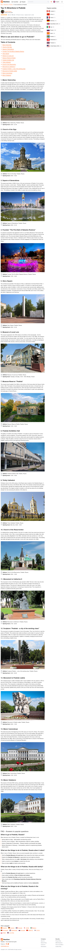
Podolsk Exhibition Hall (8, 60)
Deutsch (12, 928)
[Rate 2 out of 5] (2, 14)
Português (5, 930)
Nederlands (14, 930)
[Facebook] (6, 944)
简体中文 (30, 930)
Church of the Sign (7, 47)
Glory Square (5, 53)
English (57, 1)
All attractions (43, 946)
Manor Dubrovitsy (6, 45)
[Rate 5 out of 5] (6, 14)
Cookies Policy (58, 946)
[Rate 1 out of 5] (1, 14)
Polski (4, 933)
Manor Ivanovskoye (7, 73)
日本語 (27, 928)
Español (5, 928)
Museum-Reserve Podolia (9, 58)
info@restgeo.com (5, 946)
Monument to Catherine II (8, 66)
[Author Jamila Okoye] (3, 11)
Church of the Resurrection (9, 64)
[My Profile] (62, 1)
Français (20, 928)
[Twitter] (8, 944)
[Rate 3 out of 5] (3, 14)
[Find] (48, 1)
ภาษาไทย (11, 933)
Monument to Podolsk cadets (9, 71)
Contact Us (43, 944)
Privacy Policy (58, 941)
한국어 (38, 930)
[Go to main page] (5, 2)
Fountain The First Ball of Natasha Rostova (13, 51)
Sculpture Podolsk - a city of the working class (13, 68)
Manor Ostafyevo (6, 75)
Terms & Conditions (59, 944)
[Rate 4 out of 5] (5, 14)
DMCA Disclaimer (59, 942)
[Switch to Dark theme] (51, 1)
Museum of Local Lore (8, 55)
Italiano (34, 928)
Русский (23, 930)
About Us (42, 941)
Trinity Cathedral (6, 62)
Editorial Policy (44, 942)
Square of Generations (8, 49)
